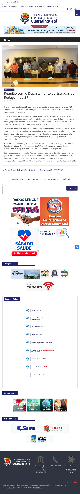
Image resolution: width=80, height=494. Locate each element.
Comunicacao (19, 101)
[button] (77, 13)
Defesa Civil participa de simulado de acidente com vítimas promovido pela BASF (30, 7)
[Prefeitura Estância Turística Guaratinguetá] (4, 40)
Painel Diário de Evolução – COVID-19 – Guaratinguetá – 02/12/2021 (33, 170)
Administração (9, 90)
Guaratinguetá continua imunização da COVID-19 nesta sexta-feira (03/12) (44, 179)
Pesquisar (5, 185)
